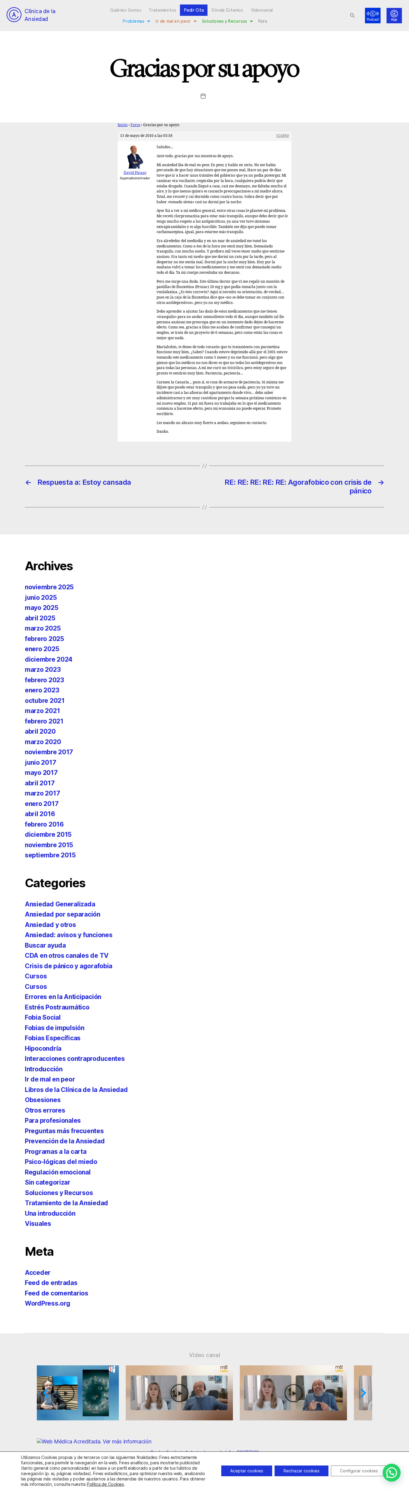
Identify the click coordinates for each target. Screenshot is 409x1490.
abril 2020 (40, 731)
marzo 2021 (42, 711)
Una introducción (50, 1213)
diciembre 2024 (48, 659)
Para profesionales (53, 1120)
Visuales (38, 1223)
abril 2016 (40, 814)
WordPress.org (47, 1303)
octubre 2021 (45, 700)
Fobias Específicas (53, 1038)
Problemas (133, 21)
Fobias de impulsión (54, 1028)
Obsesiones (42, 1100)
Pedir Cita (194, 10)
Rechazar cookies (301, 1470)
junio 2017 (40, 762)
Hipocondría (43, 1048)
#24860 (282, 136)
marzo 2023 (42, 669)
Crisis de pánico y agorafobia (68, 966)
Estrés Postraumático (57, 1007)
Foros (135, 125)
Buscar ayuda (45, 945)
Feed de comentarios (56, 1293)
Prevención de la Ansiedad (64, 1141)
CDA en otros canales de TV (67, 955)
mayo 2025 (41, 607)
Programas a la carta (56, 1151)
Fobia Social (43, 1017)
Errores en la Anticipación (63, 997)
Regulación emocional (58, 1172)
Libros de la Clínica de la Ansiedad (76, 1089)
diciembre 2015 (48, 834)
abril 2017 (39, 783)
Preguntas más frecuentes (64, 1131)
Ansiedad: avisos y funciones (68, 935)
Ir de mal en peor (173, 21)
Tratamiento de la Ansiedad (66, 1203)
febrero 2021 (44, 721)
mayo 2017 (41, 772)
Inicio (123, 125)
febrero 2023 (44, 680)
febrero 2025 (44, 638)
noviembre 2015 (49, 845)
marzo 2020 (43, 742)
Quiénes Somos (125, 10)
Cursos (36, 976)
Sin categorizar (47, 1182)
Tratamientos (162, 10)
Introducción (44, 1069)
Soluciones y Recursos (224, 21)
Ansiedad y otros (50, 924)
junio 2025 (41, 597)
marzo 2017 (42, 793)
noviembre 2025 (49, 587)
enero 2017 (41, 803)
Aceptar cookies (246, 1470)
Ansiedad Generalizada (60, 904)
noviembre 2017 (49, 752)
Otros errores (45, 1110)
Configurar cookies (359, 1470)
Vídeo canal (204, 1355)
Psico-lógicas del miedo (61, 1161)
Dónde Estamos (227, 10)
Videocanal (262, 10)
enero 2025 (42, 649)
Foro (262, 21)
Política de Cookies (105, 1484)
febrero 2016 (44, 824)
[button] (352, 15)
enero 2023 (42, 690)
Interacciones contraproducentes (75, 1058)
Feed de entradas (51, 1282)
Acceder (38, 1272)
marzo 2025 (42, 628)
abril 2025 (40, 618)
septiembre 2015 (50, 855)
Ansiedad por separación (62, 914)
